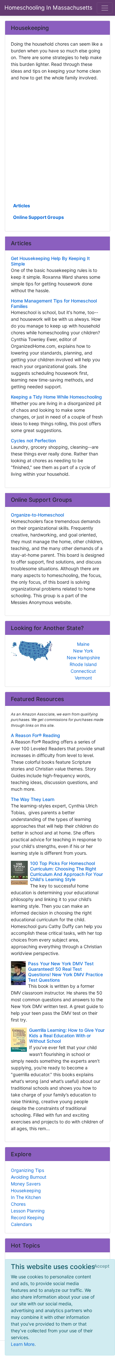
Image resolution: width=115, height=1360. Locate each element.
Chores (18, 1204)
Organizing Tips (27, 1170)
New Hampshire (83, 657)
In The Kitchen (26, 1197)
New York (83, 650)
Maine (83, 644)
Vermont (83, 677)
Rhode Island (83, 664)
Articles (21, 205)
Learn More (22, 1344)
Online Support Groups (38, 217)
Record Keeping (27, 1217)
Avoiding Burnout (28, 1177)
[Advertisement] (57, 141)
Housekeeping (26, 1190)
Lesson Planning (28, 1210)
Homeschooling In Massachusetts (48, 7)
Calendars (21, 1224)
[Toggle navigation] (104, 8)
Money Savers (26, 1183)
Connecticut (83, 671)
